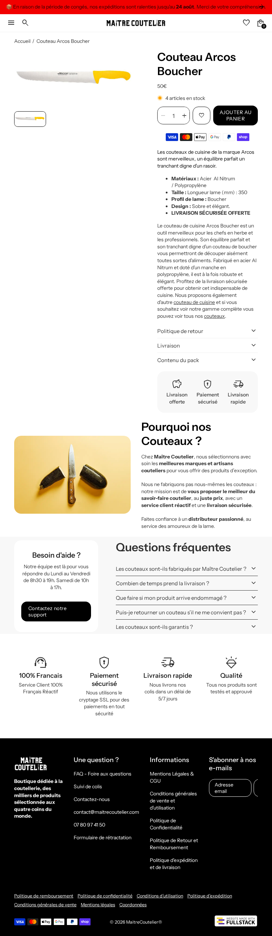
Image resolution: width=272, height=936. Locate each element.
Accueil (22, 41)
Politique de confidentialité (105, 895)
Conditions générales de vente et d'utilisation (173, 800)
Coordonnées (133, 904)
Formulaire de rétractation (102, 837)
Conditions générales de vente (45, 904)
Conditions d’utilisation (160, 895)
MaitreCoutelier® (144, 922)
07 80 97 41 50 (89, 825)
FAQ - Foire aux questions (102, 774)
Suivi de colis (88, 786)
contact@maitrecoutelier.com (106, 812)
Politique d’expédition (209, 895)
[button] (30, 119)
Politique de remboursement (43, 895)
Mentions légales (98, 904)
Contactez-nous (92, 799)
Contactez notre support (47, 611)
